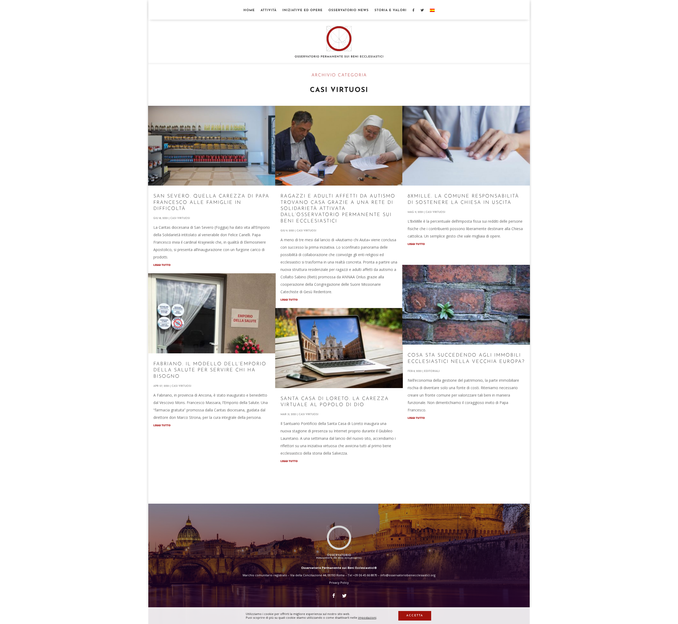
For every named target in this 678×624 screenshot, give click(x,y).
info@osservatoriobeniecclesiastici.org (407, 575)
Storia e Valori (390, 10)
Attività (268, 10)
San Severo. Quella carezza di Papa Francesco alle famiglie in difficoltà (211, 202)
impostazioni (367, 617)
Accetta (414, 615)
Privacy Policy (339, 583)
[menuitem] (432, 14)
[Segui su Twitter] (344, 595)
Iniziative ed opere (302, 10)
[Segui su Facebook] (333, 595)
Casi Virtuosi (180, 218)
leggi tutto (162, 265)
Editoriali (432, 371)
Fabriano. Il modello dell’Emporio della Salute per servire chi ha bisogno (209, 370)
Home (249, 10)
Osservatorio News (348, 10)
